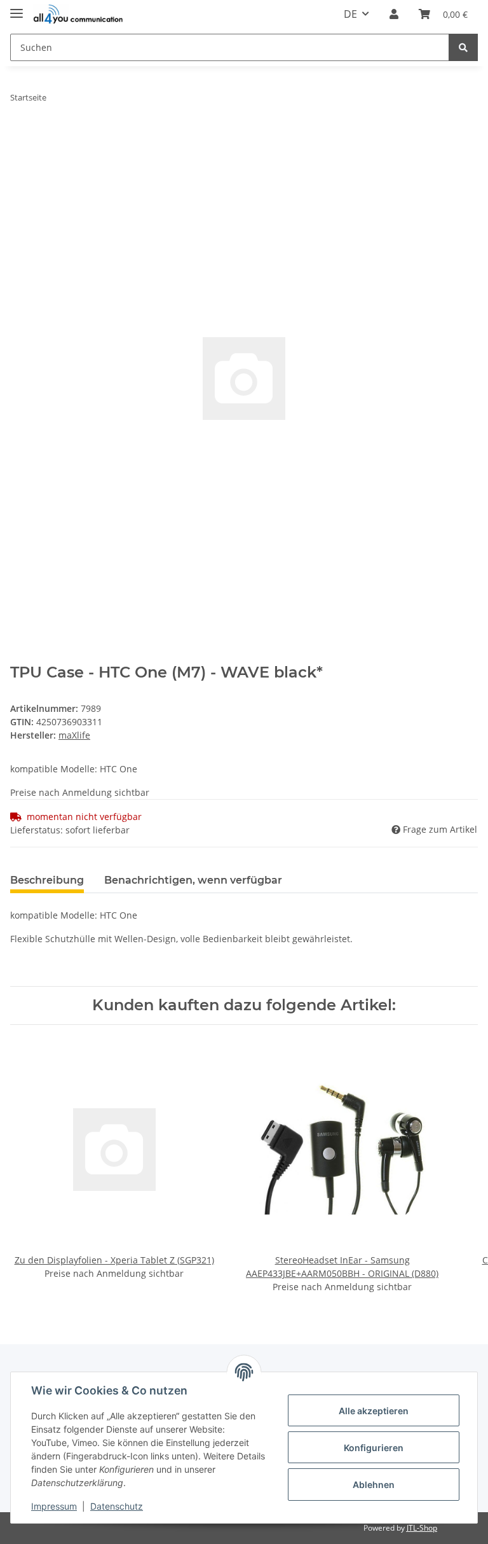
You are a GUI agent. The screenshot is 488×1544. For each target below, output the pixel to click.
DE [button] (350, 14)
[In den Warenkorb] (20, 137)
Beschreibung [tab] (47, 880)
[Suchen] (463, 47)
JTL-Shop (422, 1527)
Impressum (54, 1506)
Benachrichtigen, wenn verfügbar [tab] (193, 880)
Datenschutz (116, 1506)
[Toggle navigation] (16, 8)
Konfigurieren (373, 1447)
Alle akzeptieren (374, 1410)
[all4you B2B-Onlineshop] (78, 14)
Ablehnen (374, 1484)
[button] (394, 14)
